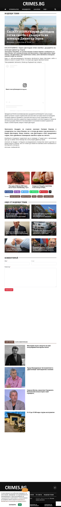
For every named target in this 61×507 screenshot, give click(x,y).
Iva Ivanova (11, 42)
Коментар (8, 266)
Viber (18, 191)
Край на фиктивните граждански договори (14, 249)
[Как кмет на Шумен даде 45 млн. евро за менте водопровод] (17, 228)
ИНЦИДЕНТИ (26, 9)
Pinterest (44, 191)
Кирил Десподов (14, 196)
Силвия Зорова (48, 196)
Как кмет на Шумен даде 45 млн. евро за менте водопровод (17, 232)
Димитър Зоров (26, 196)
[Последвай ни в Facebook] (54, 3)
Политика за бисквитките (48, 505)
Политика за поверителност (34, 505)
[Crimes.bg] (16, 487)
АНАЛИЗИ (37, 9)
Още (44, 9)
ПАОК (34, 196)
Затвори (12, 504)
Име (6, 261)
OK (20, 504)
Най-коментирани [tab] (21, 342)
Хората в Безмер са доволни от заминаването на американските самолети (43, 215)
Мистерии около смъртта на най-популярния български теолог (39, 346)
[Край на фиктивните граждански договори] (17, 245)
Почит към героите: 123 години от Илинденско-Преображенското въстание (17, 215)
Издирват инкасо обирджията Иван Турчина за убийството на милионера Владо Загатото (43, 249)
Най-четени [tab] (9, 342)
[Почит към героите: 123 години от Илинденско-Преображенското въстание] (17, 212)
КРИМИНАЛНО (14, 9)
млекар (40, 196)
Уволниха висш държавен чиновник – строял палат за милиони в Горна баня (42, 232)
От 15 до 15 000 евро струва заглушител (41, 412)
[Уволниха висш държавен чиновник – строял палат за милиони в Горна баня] (43, 228)
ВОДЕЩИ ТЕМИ (12, 13)
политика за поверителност (18, 501)
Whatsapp (35, 191)
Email (32, 261)
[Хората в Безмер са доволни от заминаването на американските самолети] (43, 212)
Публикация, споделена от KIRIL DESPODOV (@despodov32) (25, 110)
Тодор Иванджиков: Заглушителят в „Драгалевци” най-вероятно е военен (40, 368)
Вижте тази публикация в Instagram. (16, 89)
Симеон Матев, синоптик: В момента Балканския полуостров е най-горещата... (40, 391)
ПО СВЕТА (39, 495)
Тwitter (26, 191)
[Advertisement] (17, 160)
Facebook (9, 191)
